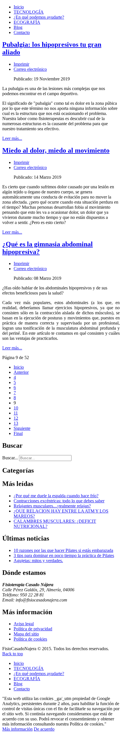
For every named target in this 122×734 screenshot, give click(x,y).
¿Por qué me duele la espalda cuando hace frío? (56, 495)
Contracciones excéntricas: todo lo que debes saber (59, 500)
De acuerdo (44, 729)
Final (18, 433)
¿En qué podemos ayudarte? (39, 17)
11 (16, 413)
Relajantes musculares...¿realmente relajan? (52, 505)
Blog (18, 27)
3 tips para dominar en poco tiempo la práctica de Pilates (64, 555)
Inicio (19, 7)
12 (16, 418)
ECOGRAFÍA (27, 22)
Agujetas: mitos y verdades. (38, 560)
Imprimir (21, 64)
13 (16, 423)
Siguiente (22, 428)
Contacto (22, 32)
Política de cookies (30, 639)
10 (16, 408)
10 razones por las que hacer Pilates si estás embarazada (63, 550)
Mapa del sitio (26, 633)
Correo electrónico (30, 69)
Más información (17, 729)
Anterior (21, 372)
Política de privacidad (33, 628)
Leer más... (12, 138)
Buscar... (10, 457)
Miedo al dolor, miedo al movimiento (56, 150)
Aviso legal (24, 623)
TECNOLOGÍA (29, 12)
